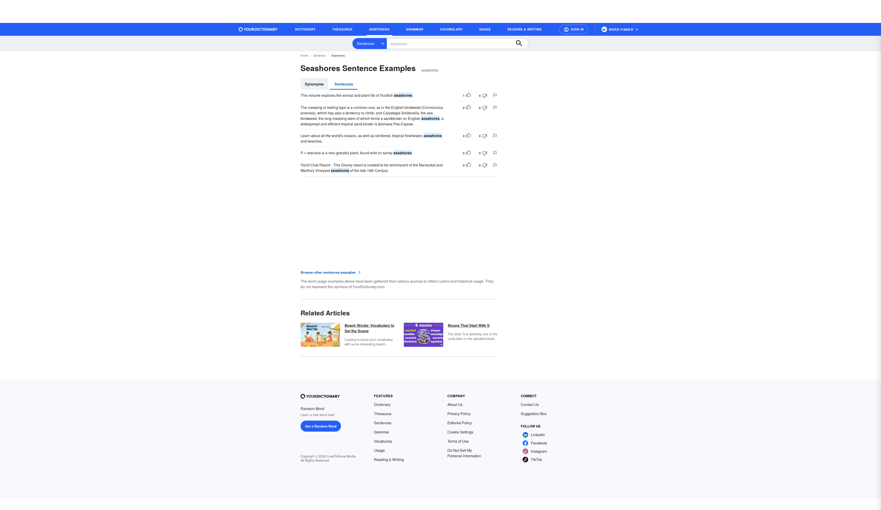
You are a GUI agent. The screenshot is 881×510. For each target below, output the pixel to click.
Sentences (365, 43)
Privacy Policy (459, 413)
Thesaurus (382, 413)
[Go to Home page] (258, 29)
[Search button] (521, 44)
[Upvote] (468, 96)
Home (304, 55)
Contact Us (530, 404)
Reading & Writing (389, 459)
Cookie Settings (460, 432)
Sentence (319, 55)
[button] (573, 29)
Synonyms (314, 84)
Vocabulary (383, 441)
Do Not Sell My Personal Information (464, 453)
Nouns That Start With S (469, 325)
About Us (455, 404)
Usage (379, 450)
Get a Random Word (321, 426)
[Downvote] (484, 96)
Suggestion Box (534, 413)
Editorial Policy (459, 422)
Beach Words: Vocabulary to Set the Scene (369, 328)
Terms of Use (458, 441)
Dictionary (382, 404)
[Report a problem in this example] (495, 95)
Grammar (381, 432)
